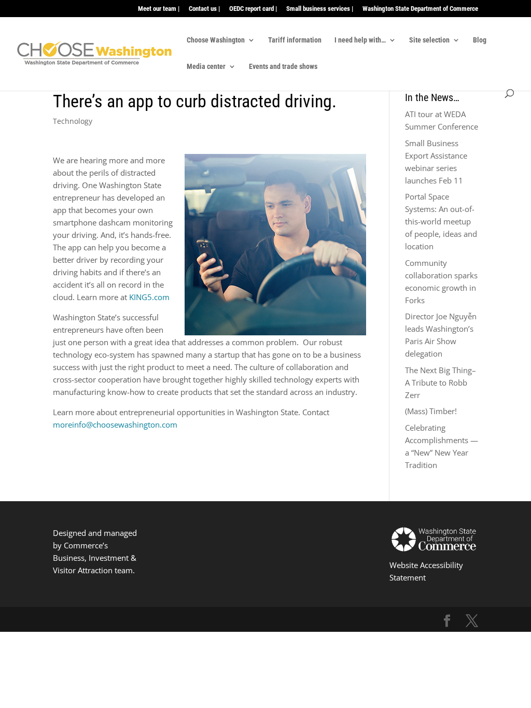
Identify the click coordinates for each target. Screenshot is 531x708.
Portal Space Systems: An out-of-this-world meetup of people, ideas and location (441, 221)
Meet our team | (158, 8)
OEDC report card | (253, 8)
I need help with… (360, 40)
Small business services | (319, 8)
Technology (72, 121)
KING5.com (149, 297)
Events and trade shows (283, 66)
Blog (479, 40)
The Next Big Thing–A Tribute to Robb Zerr (440, 382)
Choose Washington (216, 40)
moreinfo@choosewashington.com (115, 424)
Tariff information (295, 40)
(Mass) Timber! (431, 411)
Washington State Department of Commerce (420, 8)
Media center (206, 66)
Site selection (429, 40)
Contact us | (204, 8)
